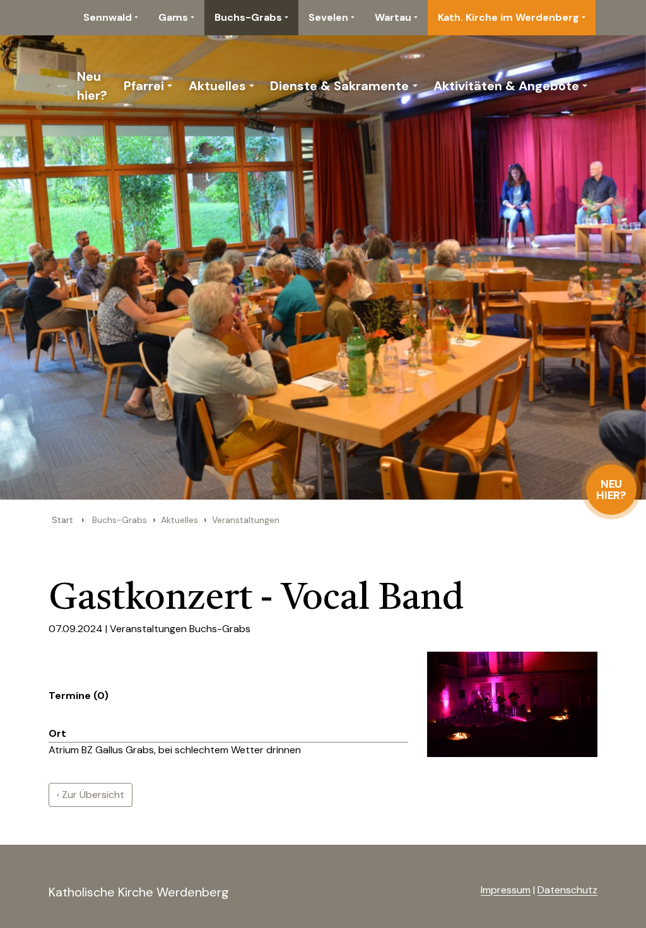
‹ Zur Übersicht (90, 794)
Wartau (393, 17)
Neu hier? (611, 489)
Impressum (506, 889)
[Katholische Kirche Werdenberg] (59, 86)
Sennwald (107, 17)
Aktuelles (217, 86)
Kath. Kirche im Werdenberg (508, 17)
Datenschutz (567, 889)
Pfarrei (144, 86)
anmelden (460, 891)
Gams (173, 17)
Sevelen (328, 17)
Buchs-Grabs (248, 17)
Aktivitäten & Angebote (506, 86)
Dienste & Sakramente (339, 86)
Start (62, 520)
